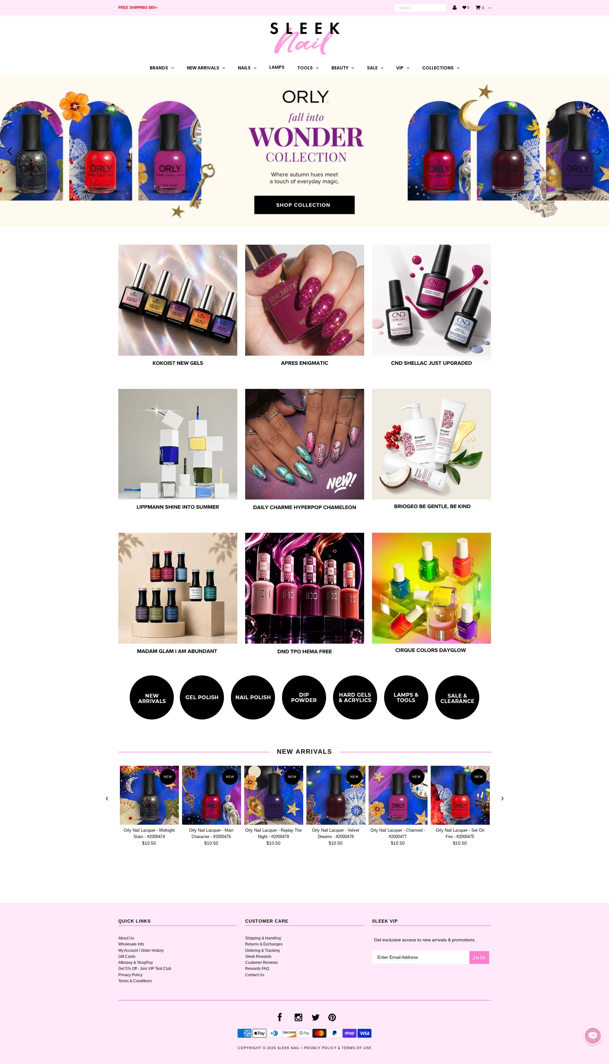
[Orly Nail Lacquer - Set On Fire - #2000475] (460, 795)
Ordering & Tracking (262, 950)
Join (479, 957)
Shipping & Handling (263, 938)
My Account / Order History (141, 950)
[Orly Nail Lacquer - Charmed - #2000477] (398, 795)
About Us (126, 938)
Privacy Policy (130, 975)
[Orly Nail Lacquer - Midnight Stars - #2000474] (149, 795)
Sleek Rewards (258, 956)
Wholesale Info (131, 944)
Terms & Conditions (135, 981)
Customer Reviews (261, 962)
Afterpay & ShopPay (135, 962)
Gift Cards (126, 956)
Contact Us (254, 975)
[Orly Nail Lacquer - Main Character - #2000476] (211, 795)
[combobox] (420, 8)
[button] (593, 1036)
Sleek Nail (288, 1048)
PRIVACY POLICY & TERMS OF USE (337, 1048)
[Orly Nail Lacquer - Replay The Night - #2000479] (273, 795)
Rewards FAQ (257, 968)
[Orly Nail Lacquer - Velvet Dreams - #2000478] (335, 795)
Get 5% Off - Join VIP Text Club (144, 968)
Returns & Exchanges (264, 944)
